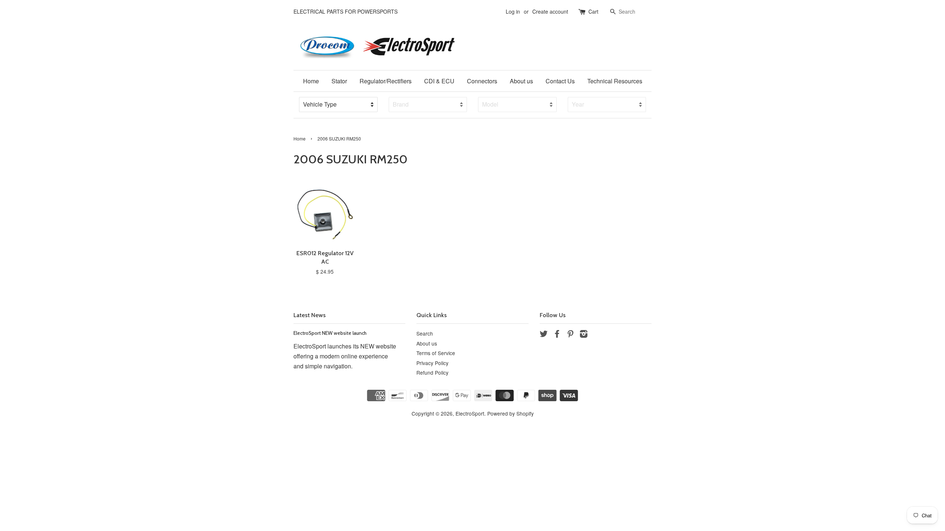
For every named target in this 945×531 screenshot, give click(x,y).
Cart (593, 11)
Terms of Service (435, 353)
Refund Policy (432, 372)
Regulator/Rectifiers (386, 81)
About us (521, 81)
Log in (513, 11)
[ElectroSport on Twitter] (544, 335)
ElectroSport (470, 413)
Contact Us (560, 81)
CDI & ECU (439, 81)
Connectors (482, 81)
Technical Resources (614, 81)
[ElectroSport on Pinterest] (570, 335)
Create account (550, 11)
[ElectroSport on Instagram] (584, 335)
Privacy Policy (432, 363)
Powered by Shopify (510, 413)
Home (311, 81)
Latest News (309, 315)
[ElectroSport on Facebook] (557, 335)
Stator (339, 81)
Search (424, 333)
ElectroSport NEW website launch (330, 333)
